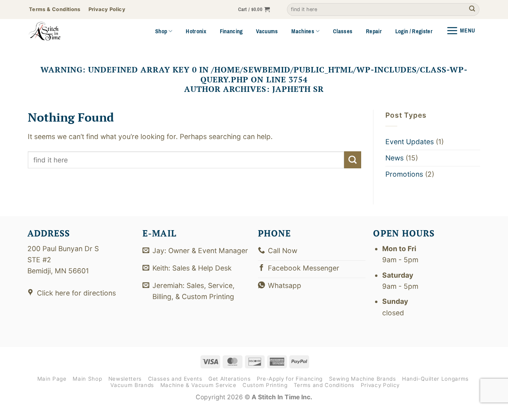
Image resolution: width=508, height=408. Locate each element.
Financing (231, 31)
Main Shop (87, 379)
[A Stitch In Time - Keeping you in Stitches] (55, 31)
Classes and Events (175, 379)
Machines (302, 31)
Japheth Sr (298, 89)
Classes (342, 31)
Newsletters (125, 379)
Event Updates (409, 141)
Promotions (404, 174)
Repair (374, 31)
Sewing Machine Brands (362, 379)
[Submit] (472, 9)
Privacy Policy (380, 385)
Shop (161, 31)
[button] (254, 9)
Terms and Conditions (324, 385)
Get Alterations (229, 379)
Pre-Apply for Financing (290, 379)
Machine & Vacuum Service (198, 385)
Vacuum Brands (132, 385)
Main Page (52, 379)
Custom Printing (264, 385)
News (394, 158)
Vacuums (267, 31)
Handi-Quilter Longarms (435, 379)
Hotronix (196, 31)
